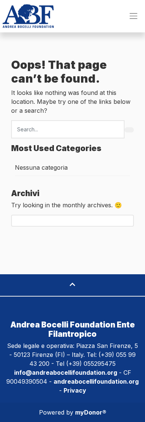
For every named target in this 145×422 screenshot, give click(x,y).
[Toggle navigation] (133, 16)
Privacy (75, 390)
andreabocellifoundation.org (96, 381)
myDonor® (90, 412)
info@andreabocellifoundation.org (65, 372)
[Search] (129, 130)
